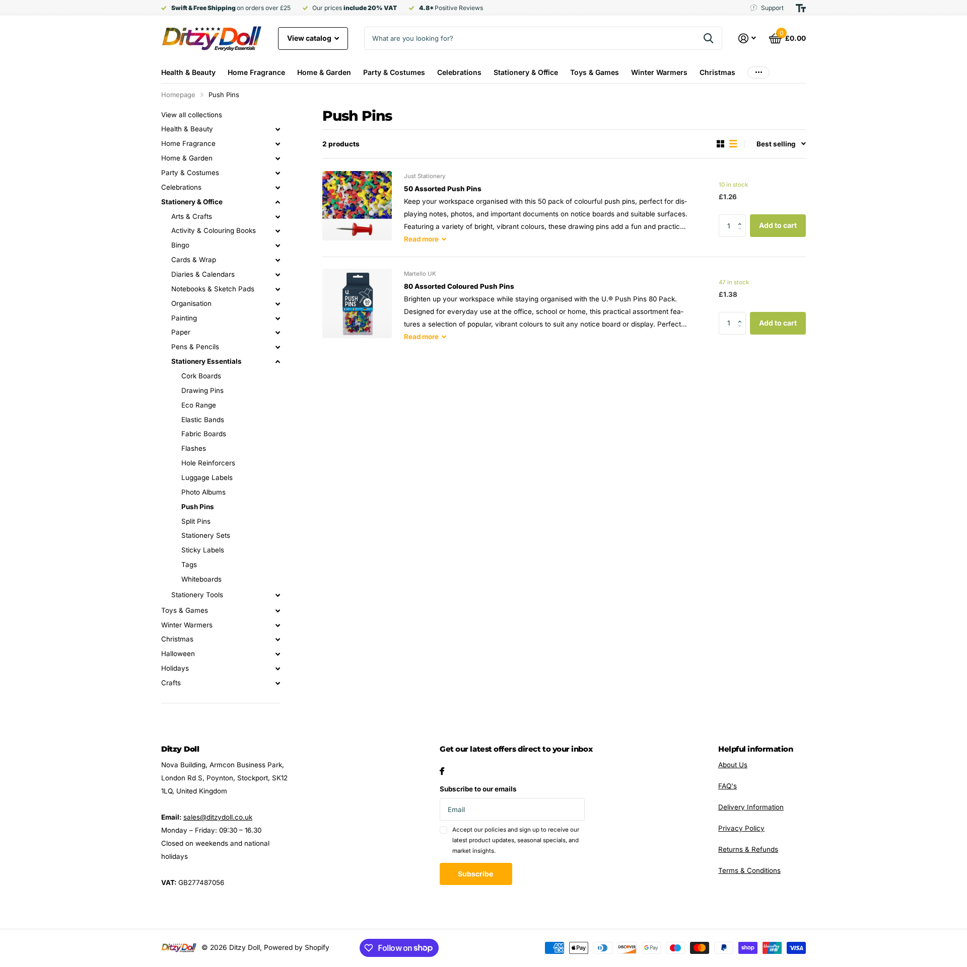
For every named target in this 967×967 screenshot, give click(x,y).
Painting (184, 318)
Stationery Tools (197, 595)
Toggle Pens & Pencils (277, 347)
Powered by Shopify (296, 947)
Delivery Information (751, 807)
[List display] (733, 143)
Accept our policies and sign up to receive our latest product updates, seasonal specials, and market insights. (515, 840)
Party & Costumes (394, 72)
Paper (180, 332)
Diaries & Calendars (203, 274)
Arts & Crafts (191, 216)
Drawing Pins (202, 390)
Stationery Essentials (206, 361)
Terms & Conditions (749, 870)
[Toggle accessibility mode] (801, 8)
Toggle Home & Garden (277, 158)
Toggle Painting (277, 318)
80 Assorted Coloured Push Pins (459, 286)
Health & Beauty (188, 72)
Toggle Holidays (277, 669)
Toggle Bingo (277, 245)
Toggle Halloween (277, 654)
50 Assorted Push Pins (442, 189)
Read (421, 239)
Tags (189, 564)
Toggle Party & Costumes (277, 173)
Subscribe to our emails (478, 789)
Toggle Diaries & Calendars (277, 275)
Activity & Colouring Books (213, 230)
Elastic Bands (202, 420)
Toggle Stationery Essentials (277, 362)
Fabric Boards (203, 434)
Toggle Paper (277, 333)
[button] (742, 217)
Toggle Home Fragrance (277, 144)
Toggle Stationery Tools (277, 595)
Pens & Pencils (195, 347)
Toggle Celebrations (277, 188)
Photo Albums (203, 492)
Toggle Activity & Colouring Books (277, 231)
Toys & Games (594, 72)
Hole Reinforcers (208, 463)
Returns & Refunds (748, 849)
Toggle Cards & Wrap (277, 260)
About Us (732, 765)
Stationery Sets (205, 535)
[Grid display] (720, 143)
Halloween (178, 654)
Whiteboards (201, 579)
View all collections (191, 115)
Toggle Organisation (277, 304)
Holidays (175, 668)
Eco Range (198, 405)
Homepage (178, 95)
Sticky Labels (202, 550)
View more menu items (758, 72)
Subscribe (476, 873)
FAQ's (727, 786)
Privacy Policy (741, 828)
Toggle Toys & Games (277, 611)
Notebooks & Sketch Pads (212, 289)
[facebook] (442, 771)
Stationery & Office (526, 72)
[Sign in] (747, 38)
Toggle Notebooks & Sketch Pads (277, 289)
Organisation (191, 303)
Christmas (717, 72)
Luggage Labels (207, 477)
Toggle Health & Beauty (277, 129)
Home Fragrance (256, 72)
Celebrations (459, 72)
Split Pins (196, 521)
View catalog (310, 38)
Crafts (171, 683)
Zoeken (708, 38)
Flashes (193, 448)
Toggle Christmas (277, 639)
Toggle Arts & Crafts (277, 217)
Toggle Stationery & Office (277, 202)
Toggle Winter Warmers (277, 625)
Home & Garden (324, 72)
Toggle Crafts (277, 683)
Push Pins (197, 507)
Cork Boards (201, 376)
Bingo (180, 245)
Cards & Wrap (193, 260)
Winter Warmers (659, 72)
